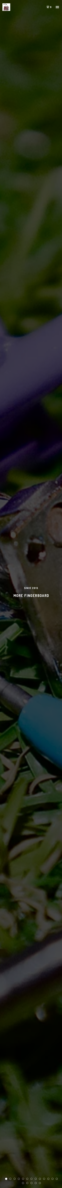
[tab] (6, 1179)
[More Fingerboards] (6, 7)
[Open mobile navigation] (57, 7)
